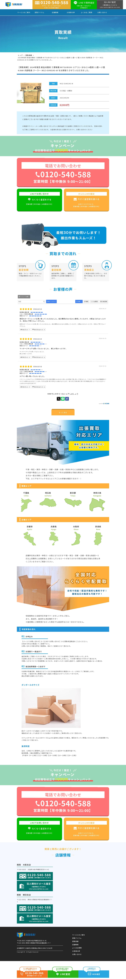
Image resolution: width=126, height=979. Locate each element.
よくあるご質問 (86, 12)
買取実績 (75, 941)
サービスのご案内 (23, 12)
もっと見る (63, 412)
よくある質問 (77, 948)
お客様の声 (71, 12)
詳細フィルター (51, 301)
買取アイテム (39, 12)
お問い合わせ (102, 12)
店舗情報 (55, 12)
